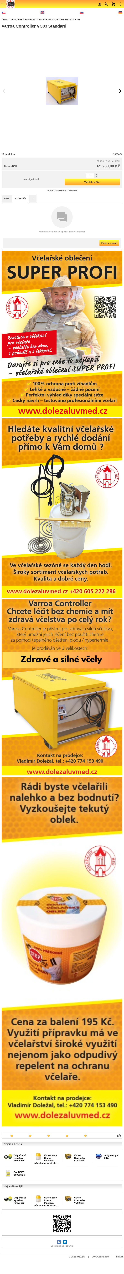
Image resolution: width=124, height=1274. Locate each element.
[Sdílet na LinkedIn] (65, 1242)
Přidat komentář (109, 243)
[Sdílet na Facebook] (59, 1242)
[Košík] (113, 4)
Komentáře (20, 198)
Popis (6, 198)
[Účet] (100, 4)
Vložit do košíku (92, 182)
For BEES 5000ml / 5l (20, 1173)
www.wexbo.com (100, 1256)
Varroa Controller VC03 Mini (79, 1158)
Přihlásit (119, 1256)
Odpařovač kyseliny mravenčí (20, 1158)
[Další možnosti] (121, 4)
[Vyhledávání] (106, 4)
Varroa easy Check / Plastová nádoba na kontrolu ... (46, 1159)
